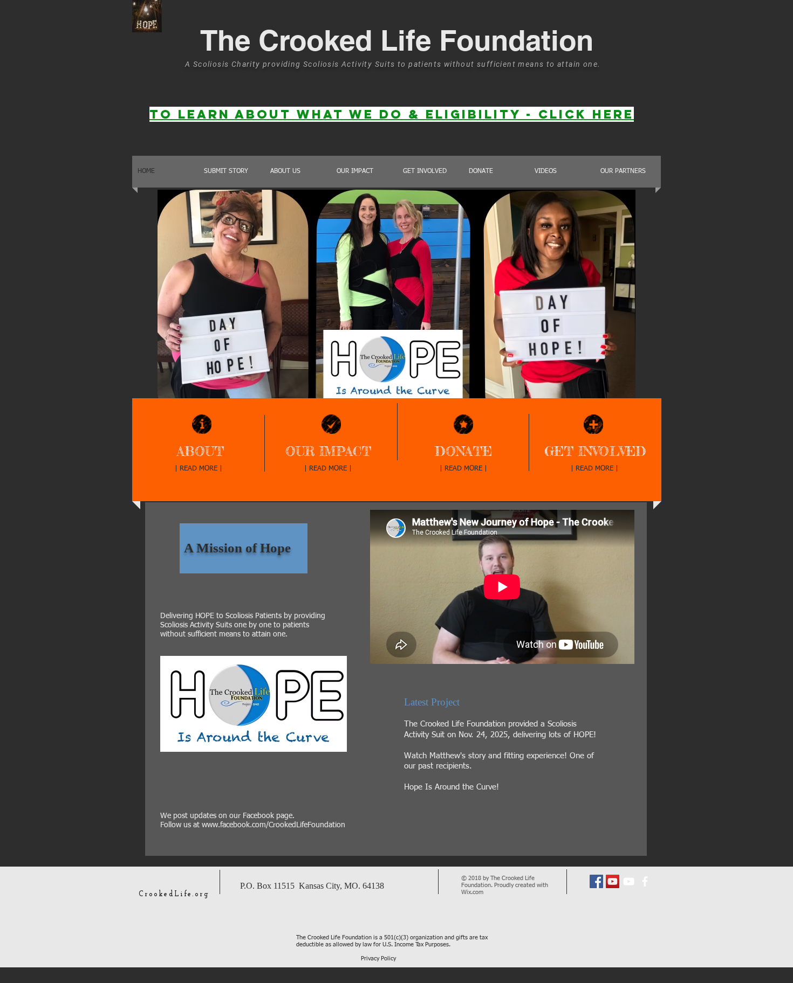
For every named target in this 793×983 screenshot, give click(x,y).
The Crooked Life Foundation (396, 40)
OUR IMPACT (328, 451)
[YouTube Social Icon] (612, 881)
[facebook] (645, 881)
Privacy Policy (378, 958)
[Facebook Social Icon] (596, 881)
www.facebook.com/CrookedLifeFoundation (273, 825)
